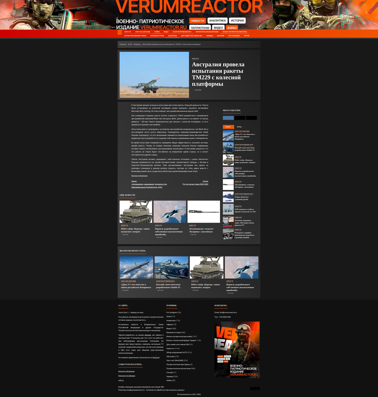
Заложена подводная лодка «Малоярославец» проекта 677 (244, 222)
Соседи (169, 372)
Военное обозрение (139, 176)
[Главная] (120, 32)
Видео (166, 32)
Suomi (168, 316)
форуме (148, 335)
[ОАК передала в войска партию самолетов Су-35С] (228, 209)
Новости (127, 32)
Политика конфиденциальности (131, 390)
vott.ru (121, 380)
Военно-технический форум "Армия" (181, 340)
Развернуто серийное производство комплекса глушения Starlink (244, 235)
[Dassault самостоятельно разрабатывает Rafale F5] (228, 147)
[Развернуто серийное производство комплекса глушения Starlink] (228, 233)
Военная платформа (126, 376)
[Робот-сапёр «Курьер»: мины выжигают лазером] (136, 212)
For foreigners (234, 36)
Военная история (157, 36)
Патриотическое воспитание (207, 32)
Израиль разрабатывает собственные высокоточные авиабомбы (169, 232)
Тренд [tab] (239, 127)
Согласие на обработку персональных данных (165, 390)
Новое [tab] (227, 127)
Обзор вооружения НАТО (182, 32)
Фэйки (156, 32)
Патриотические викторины (135, 36)
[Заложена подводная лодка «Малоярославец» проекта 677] (228, 221)
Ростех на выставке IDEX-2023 (195, 182)
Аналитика (172, 36)
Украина (209, 36)
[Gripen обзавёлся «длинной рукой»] (228, 196)
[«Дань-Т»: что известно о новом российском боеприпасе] (228, 135)
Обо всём (220, 36)
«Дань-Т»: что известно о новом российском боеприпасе (245, 136)
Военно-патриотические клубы (235, 32)
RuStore (156, 358)
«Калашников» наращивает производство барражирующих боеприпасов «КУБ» (149, 184)
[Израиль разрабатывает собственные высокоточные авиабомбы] (170, 212)
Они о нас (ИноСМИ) (142, 32)
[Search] (258, 34)
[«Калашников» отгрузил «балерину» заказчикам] (204, 212)
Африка (169, 324)
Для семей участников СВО (191, 36)
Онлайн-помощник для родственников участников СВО (141, 387)
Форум (246, 36)
